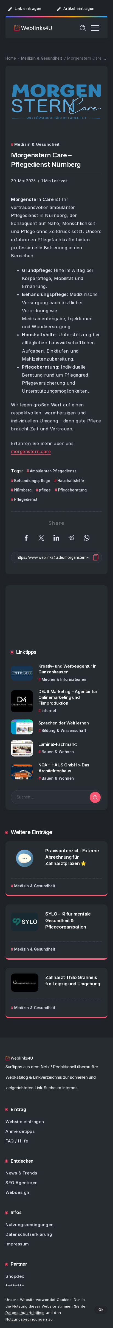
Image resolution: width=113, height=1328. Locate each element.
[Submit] (95, 797)
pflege (45, 490)
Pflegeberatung (72, 490)
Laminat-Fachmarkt (57, 744)
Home (10, 58)
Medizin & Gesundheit (41, 58)
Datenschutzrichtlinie (25, 1312)
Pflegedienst (26, 499)
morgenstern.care (31, 451)
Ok (100, 1309)
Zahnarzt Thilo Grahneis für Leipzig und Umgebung (72, 980)
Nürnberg (23, 490)
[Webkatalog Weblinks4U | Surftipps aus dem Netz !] (33, 27)
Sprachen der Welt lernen (63, 723)
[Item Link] (22, 673)
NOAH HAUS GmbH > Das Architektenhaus (63, 767)
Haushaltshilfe (71, 480)
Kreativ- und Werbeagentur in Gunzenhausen (67, 668)
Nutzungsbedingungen (26, 1319)
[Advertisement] (56, 621)
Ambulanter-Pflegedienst (53, 471)
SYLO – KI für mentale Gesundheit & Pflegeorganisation (68, 920)
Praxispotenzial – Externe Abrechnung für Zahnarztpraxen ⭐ (72, 857)
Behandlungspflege (32, 480)
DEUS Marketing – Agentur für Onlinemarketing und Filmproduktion (67, 697)
